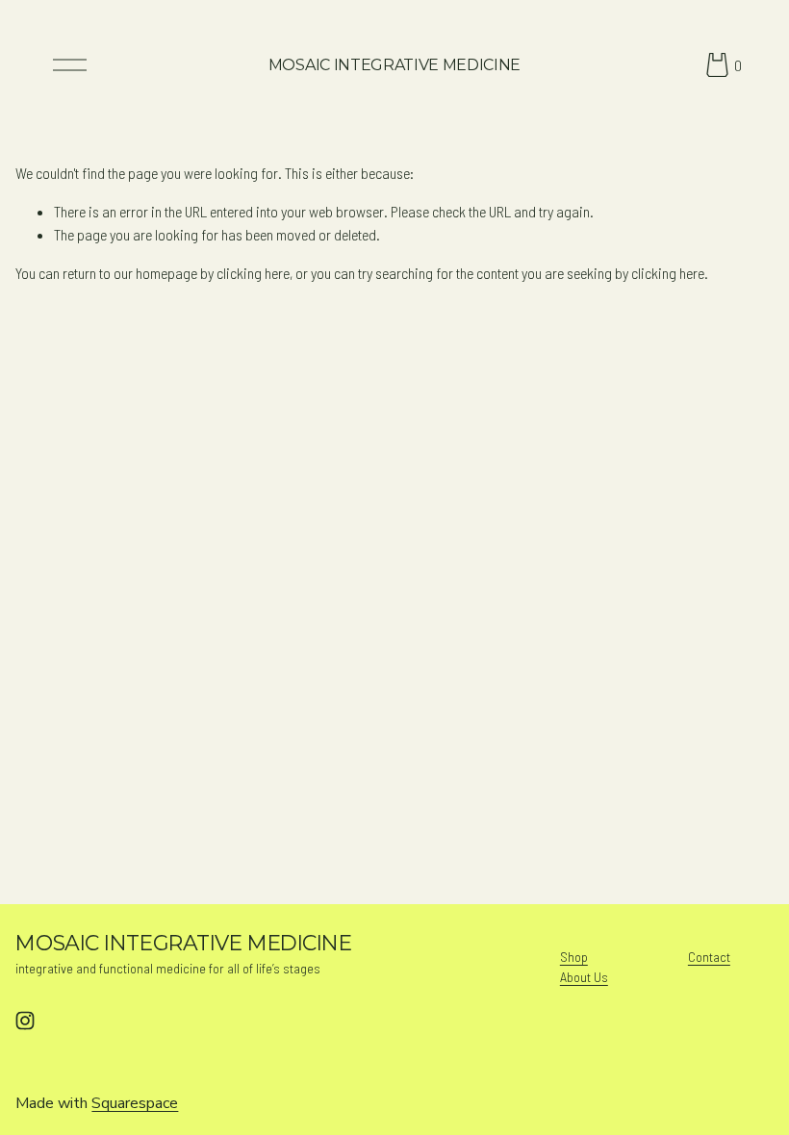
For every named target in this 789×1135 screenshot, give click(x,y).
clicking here (253, 273)
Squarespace (134, 1103)
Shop (574, 956)
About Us (584, 977)
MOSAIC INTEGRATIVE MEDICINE (394, 65)
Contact (709, 956)
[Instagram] (25, 1020)
